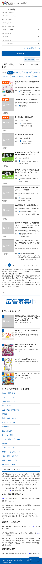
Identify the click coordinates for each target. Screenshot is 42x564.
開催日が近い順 (29, 59)
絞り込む (21, 53)
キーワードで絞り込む (9, 13)
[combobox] (21, 23)
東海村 (35, 76)
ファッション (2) (8, 447)
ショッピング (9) (8, 397)
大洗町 (21, 76)
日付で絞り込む (7, 19)
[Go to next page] (36, 265)
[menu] (38, 3)
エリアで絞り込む (7, 40)
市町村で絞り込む (7, 33)
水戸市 (10, 73)
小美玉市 (5, 76)
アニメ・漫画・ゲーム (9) (11, 439)
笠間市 (17, 73)
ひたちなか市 (27, 73)
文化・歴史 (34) (7, 435)
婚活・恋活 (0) (7, 431)
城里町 (28, 76)
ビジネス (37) (6, 406)
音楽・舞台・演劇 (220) (10, 410)
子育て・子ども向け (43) (11, 452)
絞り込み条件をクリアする (32, 48)
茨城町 (13, 76)
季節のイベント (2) (8, 464)
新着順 (38, 59)
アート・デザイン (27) (10, 401)
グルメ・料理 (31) (8, 393)
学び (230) (5, 426)
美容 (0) (4, 414)
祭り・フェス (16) (8, 422)
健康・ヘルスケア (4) (9, 460)
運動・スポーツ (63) (9, 418)
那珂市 (36, 73)
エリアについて (35, 40)
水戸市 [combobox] (5, 36)
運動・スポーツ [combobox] (8, 29)
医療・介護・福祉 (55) (10, 456)
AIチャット (34, 559)
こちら (9, 490)
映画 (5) (4, 443)
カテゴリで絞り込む (8, 27)
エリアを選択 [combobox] (8, 43)
